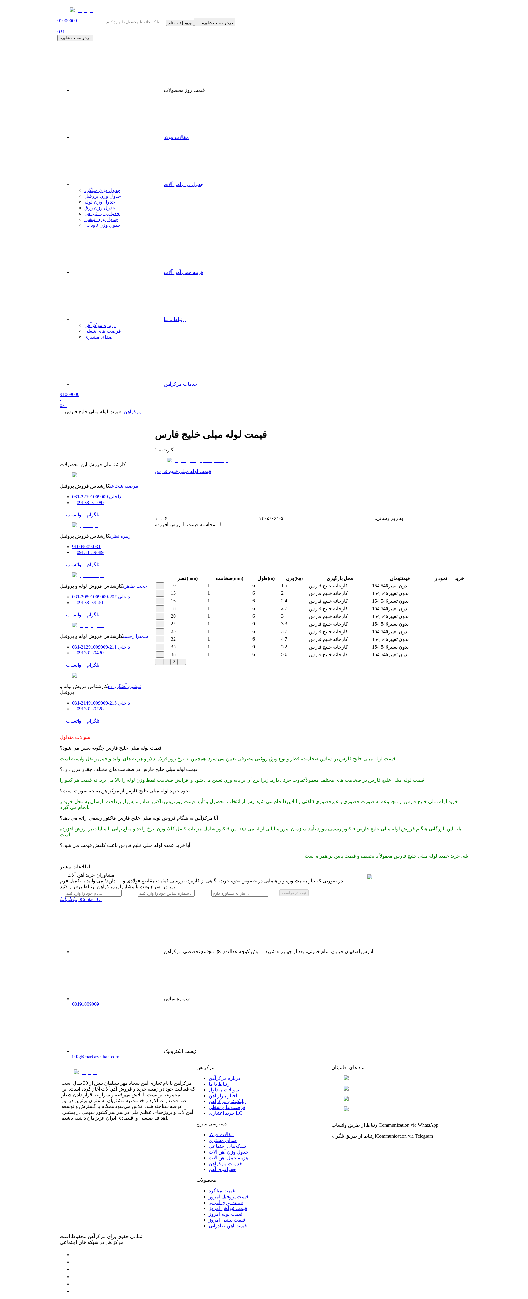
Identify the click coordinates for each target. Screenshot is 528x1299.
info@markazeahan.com (95, 1056)
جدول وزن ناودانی (102, 225)
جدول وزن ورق (100, 207)
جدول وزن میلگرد (102, 190)
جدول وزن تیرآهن (102, 213)
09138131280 (90, 502)
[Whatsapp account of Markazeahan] (75, 1269)
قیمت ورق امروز (226, 1202)
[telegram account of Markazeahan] (75, 1254)
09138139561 (90, 602)
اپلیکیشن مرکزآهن (227, 1101)
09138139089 (90, 552)
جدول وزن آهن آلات (184, 184)
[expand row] (160, 585)
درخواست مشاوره (75, 38)
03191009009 (85, 1004)
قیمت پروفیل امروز (228, 1196)
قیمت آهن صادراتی (228, 1225)
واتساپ (73, 514)
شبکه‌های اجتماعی (227, 1146)
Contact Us (81, 899)
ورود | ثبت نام (180, 23)
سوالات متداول (224, 1089)
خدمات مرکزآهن (180, 384)
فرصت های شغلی (102, 331)
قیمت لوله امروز (226, 1214)
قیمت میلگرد (222, 1190)
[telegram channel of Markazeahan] (75, 1261)
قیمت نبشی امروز (227, 1219)
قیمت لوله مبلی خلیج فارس (183, 471)
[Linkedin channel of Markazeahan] (75, 1283)
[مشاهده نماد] (399, 1078)
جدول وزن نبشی (101, 219)
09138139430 (90, 652)
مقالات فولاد (176, 137)
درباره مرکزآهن (100, 325)
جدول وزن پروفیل (102, 196)
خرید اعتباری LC (225, 1113)
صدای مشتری (98, 336)
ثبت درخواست (294, 892)
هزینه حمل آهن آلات (184, 272)
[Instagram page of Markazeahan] (75, 1276)
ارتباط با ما (175, 319)
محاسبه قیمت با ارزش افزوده (185, 524)
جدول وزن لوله (99, 201)
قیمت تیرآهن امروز (228, 1208)
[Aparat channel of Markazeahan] (75, 1291)
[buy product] (454, 586)
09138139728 (90, 708)
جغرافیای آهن (222, 1169)
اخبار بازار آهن (223, 1095)
